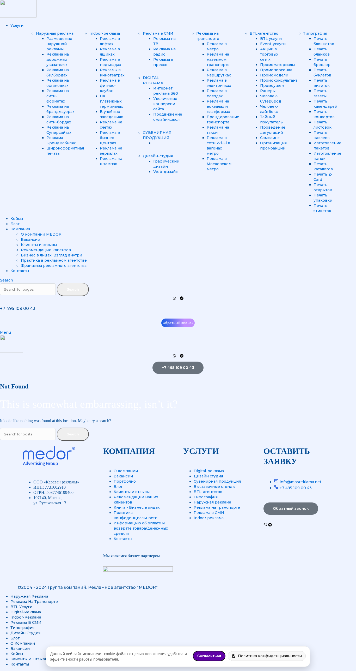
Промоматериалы (277, 64)
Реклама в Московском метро (219, 163)
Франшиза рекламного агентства (54, 265)
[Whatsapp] (174, 298)
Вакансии (30, 239)
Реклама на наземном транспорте (218, 59)
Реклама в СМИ (158, 33)
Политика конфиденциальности (270, 656)
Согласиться (209, 656)
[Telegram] (181, 298)
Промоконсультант (278, 80)
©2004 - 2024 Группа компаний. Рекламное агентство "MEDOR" (88, 587)
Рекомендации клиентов (46, 250)
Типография (315, 33)
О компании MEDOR (41, 234)
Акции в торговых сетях (269, 54)
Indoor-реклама (104, 33)
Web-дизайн (165, 171)
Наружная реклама (54, 33)
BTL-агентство (264, 33)
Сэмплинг (269, 137)
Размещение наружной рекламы (59, 43)
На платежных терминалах (111, 101)
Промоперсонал (276, 70)
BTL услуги (271, 38)
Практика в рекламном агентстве (54, 260)
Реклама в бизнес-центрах (110, 137)
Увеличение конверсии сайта (165, 103)
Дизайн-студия (158, 156)
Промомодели (274, 75)
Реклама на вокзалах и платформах (218, 106)
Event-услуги (273, 43)
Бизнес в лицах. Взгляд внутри (51, 255)
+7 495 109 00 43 (17, 308)
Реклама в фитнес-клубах (110, 85)
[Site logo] (18, 16)
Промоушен (272, 85)
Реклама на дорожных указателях (57, 59)
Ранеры (267, 90)
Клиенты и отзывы (39, 244)
